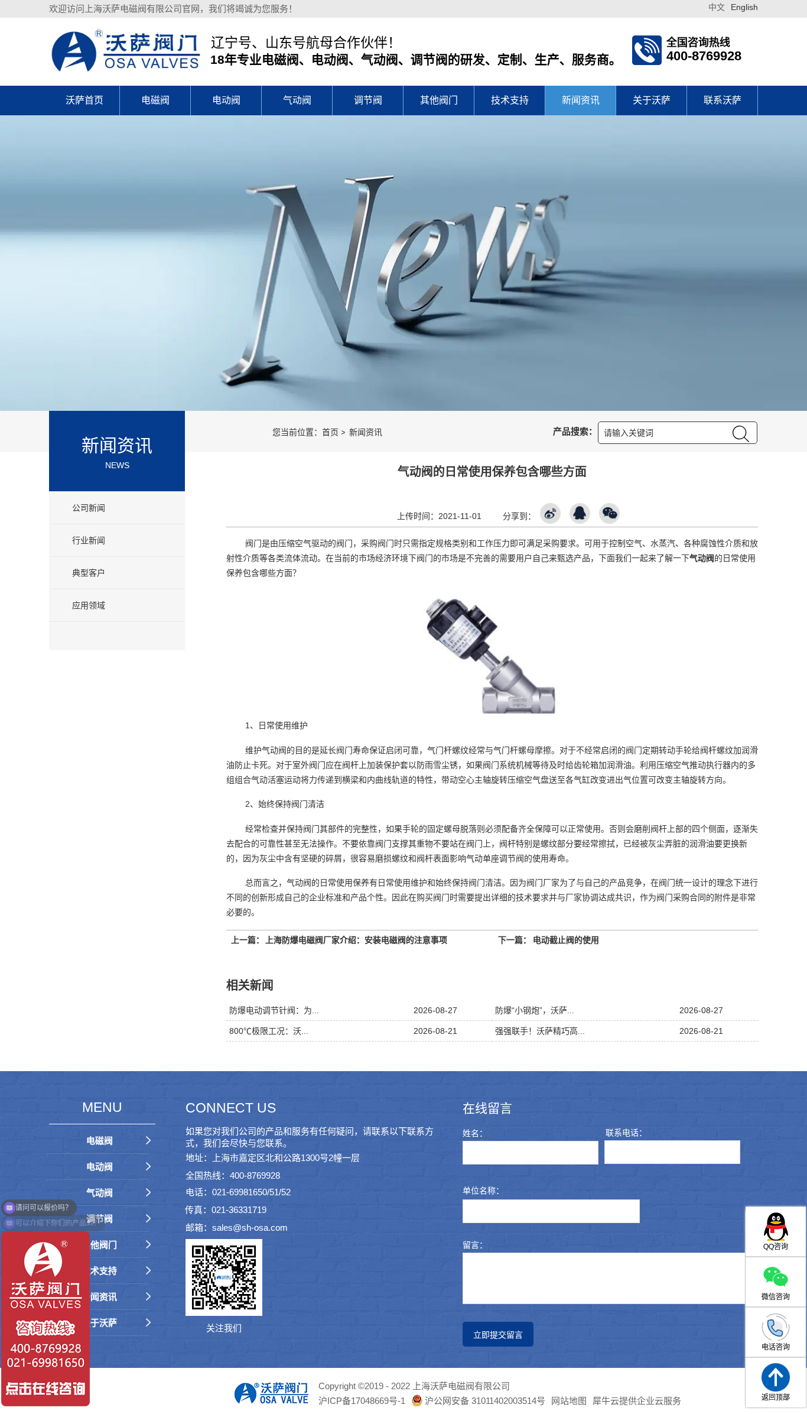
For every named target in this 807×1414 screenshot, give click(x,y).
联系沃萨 (722, 100)
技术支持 (510, 100)
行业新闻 (87, 540)
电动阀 (226, 100)
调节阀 (368, 100)
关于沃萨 (652, 100)
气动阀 (297, 100)
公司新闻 (87, 508)
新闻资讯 (581, 100)
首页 (330, 432)
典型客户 (87, 573)
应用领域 (87, 605)
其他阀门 (439, 100)
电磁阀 (155, 100)
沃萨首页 (84, 100)
